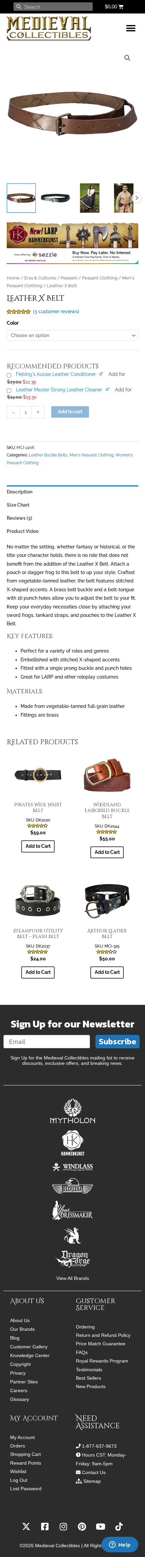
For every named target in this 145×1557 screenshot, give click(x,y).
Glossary (19, 1399)
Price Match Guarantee (100, 1343)
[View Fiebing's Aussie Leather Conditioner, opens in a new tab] (101, 373)
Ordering (85, 1326)
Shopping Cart (25, 1454)
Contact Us (94, 1472)
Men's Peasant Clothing (91, 454)
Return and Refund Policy (103, 1335)
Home (13, 277)
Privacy (18, 1373)
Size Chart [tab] (18, 505)
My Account (22, 1437)
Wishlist (18, 1471)
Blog (15, 1338)
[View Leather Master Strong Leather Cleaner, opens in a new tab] (108, 389)
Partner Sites (24, 1381)
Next (137, 198)
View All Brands (72, 1278)
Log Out (18, 1480)
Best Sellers (88, 1378)
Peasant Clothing (99, 277)
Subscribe (117, 1041)
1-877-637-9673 (99, 1446)
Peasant (69, 277)
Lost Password (25, 1488)
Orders (17, 1445)
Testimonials (89, 1369)
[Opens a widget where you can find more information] (119, 1545)
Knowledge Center (30, 1355)
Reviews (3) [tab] (19, 518)
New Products (91, 1386)
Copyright (20, 1364)
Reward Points (25, 1463)
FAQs (82, 1352)
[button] (130, 28)
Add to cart (70, 411)
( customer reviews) (56, 311)
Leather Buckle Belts (48, 454)
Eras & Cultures (40, 277)
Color (13, 323)
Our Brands (22, 1329)
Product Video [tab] (22, 531)
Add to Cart (38, 846)
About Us (20, 1320)
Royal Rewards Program (102, 1361)
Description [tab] (19, 492)
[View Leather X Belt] (21, 197)
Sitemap (92, 1481)
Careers (18, 1390)
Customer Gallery (29, 1346)
